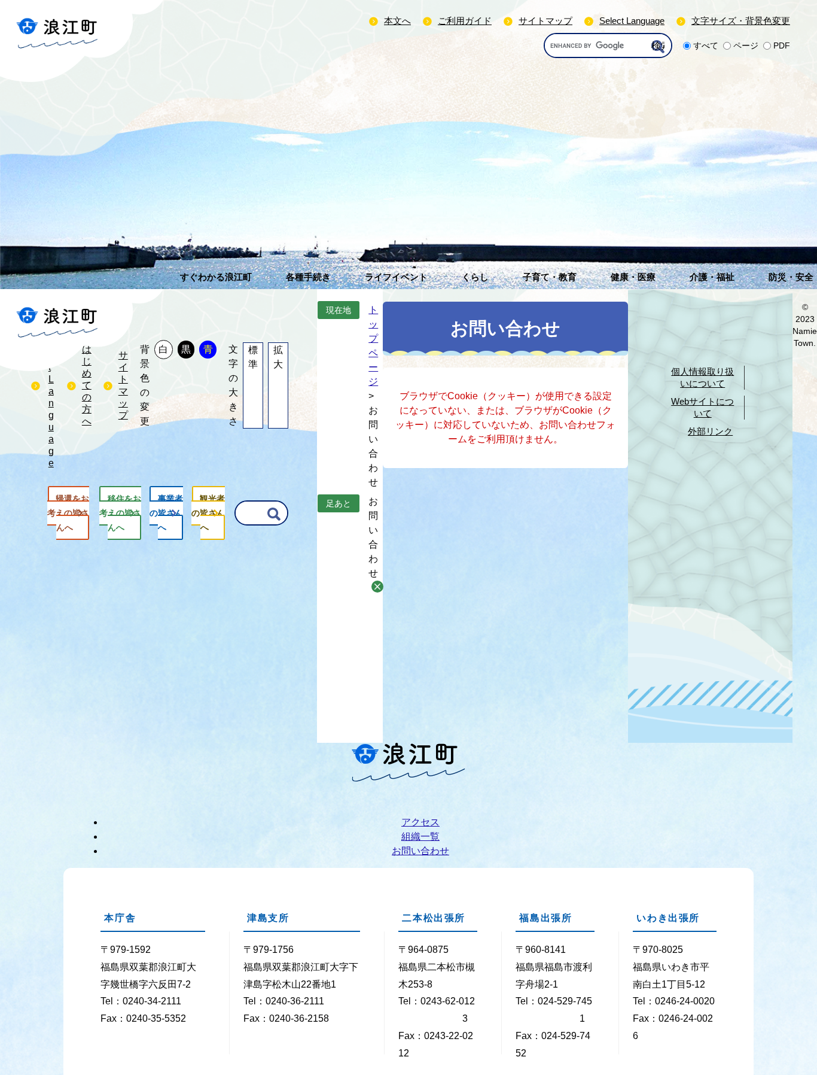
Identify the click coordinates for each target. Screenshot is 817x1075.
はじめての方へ (87, 385)
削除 (377, 587)
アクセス (420, 822)
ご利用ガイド (465, 21)
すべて (705, 45)
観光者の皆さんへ (208, 513)
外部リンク (710, 431)
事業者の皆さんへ (166, 513)
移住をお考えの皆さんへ (120, 513)
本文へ (397, 21)
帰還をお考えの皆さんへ (68, 513)
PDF (781, 45)
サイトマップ (545, 21)
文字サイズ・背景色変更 (740, 21)
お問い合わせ (420, 851)
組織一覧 (420, 836)
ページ (745, 45)
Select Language (631, 21)
